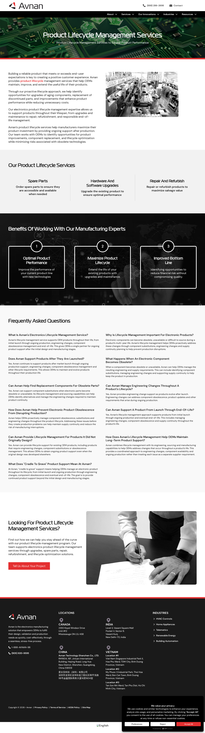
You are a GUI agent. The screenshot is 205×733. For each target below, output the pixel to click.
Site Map (86, 707)
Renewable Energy (166, 635)
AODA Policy (74, 707)
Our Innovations (147, 14)
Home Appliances (165, 624)
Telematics (162, 630)
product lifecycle (31, 81)
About (110, 14)
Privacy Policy (41, 707)
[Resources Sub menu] (195, 14)
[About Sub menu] (116, 14)
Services (126, 14)
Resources (187, 14)
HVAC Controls (164, 618)
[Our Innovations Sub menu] (158, 14)
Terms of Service (58, 707)
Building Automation (167, 641)
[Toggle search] (192, 5)
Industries (168, 14)
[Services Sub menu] (133, 14)
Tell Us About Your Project (29, 566)
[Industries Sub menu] (176, 14)
